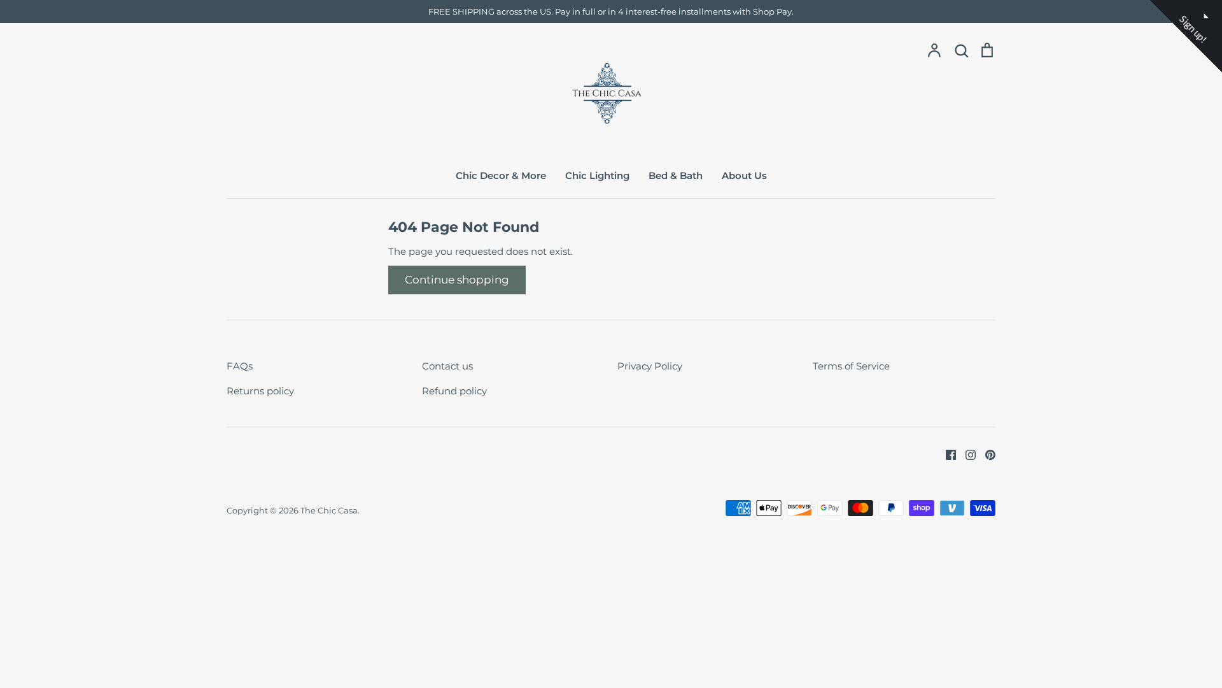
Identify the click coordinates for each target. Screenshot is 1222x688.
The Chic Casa (329, 510)
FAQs (240, 366)
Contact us (447, 366)
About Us (744, 175)
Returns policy (260, 391)
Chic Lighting (597, 175)
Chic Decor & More (501, 175)
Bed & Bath (676, 175)
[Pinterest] (985, 454)
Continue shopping (457, 279)
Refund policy (454, 391)
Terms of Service (851, 366)
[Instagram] (966, 454)
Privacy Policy (649, 366)
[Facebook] (946, 454)
